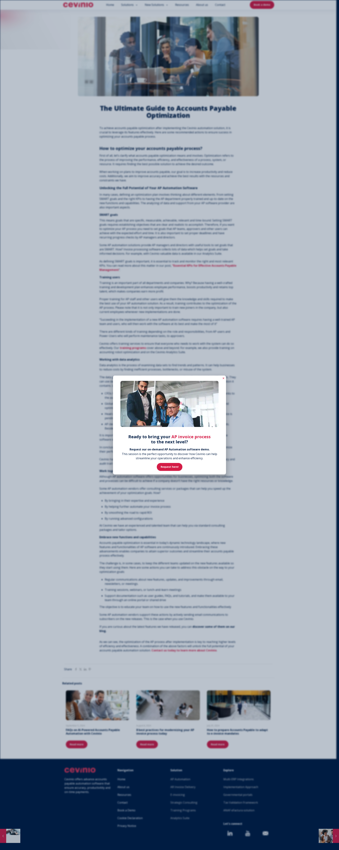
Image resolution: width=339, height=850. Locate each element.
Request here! (170, 466)
